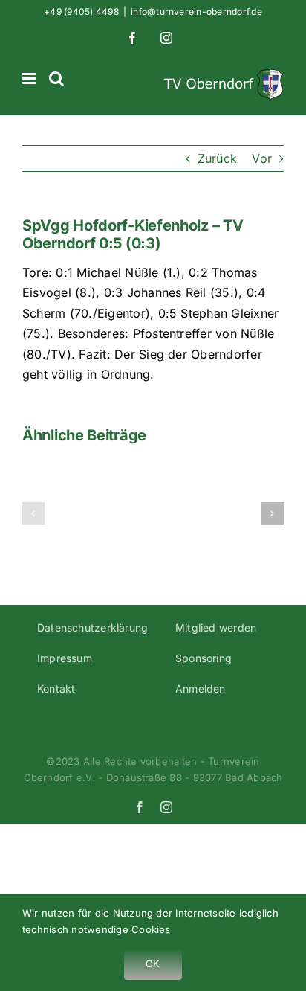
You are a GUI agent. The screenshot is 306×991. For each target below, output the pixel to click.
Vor (262, 158)
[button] (33, 513)
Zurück (217, 158)
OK (153, 963)
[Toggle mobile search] (56, 78)
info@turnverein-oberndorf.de (196, 11)
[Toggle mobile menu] (30, 78)
